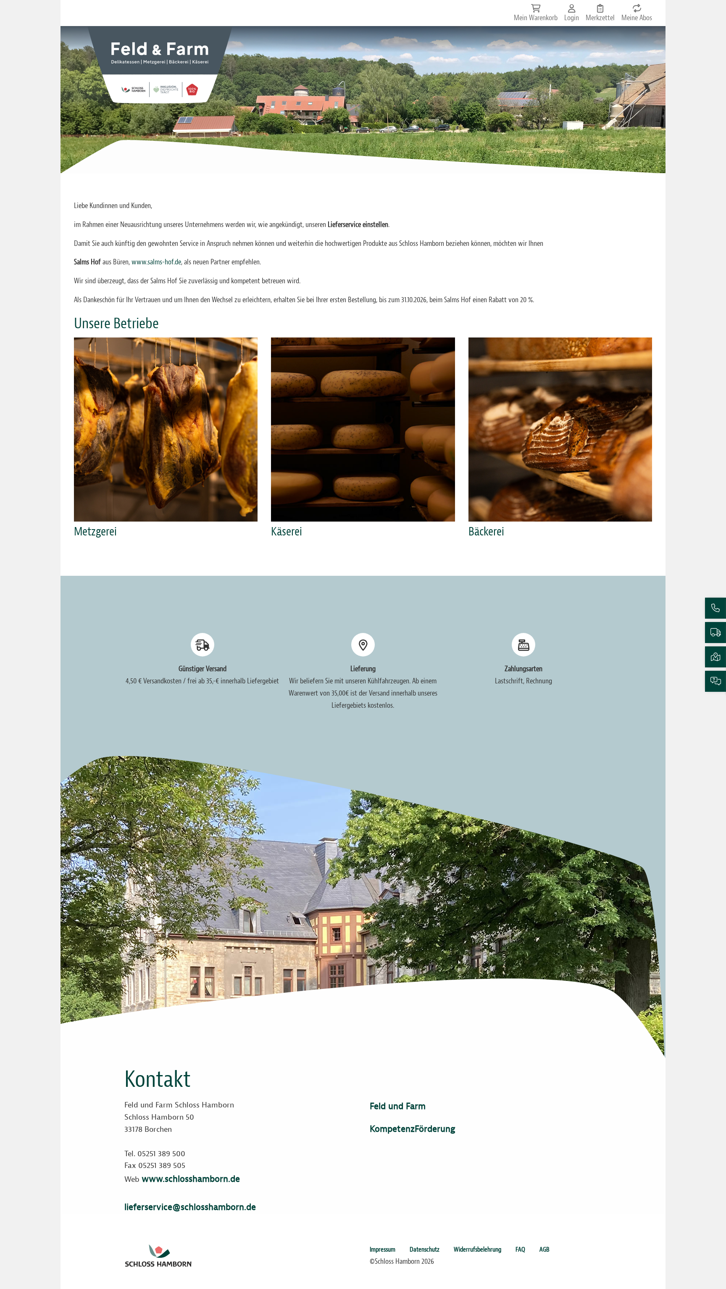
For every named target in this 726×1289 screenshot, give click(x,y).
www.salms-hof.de (156, 262)
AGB (544, 1249)
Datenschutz (424, 1249)
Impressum (382, 1249)
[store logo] (160, 64)
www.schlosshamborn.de (191, 1178)
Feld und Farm (398, 1106)
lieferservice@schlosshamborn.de (190, 1207)
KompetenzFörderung (412, 1128)
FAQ (520, 1249)
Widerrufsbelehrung (477, 1249)
